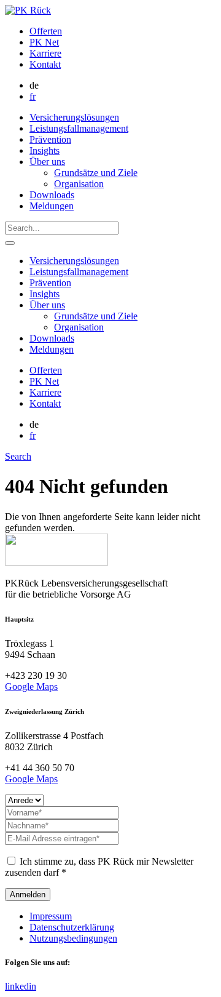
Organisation (79, 183)
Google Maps (31, 686)
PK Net (44, 42)
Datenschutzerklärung (71, 927)
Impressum (50, 916)
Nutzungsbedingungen (73, 938)
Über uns (47, 161)
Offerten (45, 31)
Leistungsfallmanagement (78, 128)
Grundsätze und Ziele (96, 172)
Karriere (45, 53)
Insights (44, 150)
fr (32, 96)
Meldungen (51, 206)
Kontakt (45, 64)
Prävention (50, 139)
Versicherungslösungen (74, 117)
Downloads (51, 195)
